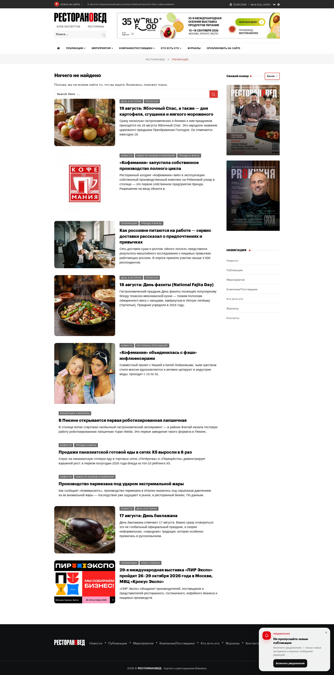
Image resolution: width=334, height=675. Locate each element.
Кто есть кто (170, 48)
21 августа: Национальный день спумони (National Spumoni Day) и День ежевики (130, 4)
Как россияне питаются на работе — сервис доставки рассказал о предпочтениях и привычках (165, 236)
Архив (271, 76)
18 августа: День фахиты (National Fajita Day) (167, 285)
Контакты (232, 317)
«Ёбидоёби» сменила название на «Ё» (98, 620)
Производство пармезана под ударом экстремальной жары (121, 484)
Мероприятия (101, 48)
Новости (232, 260)
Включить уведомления (290, 663)
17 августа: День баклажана (148, 516)
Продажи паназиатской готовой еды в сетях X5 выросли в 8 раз (125, 452)
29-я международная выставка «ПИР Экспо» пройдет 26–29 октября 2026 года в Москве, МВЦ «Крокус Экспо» (166, 576)
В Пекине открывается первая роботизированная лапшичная (122, 420)
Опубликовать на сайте (223, 48)
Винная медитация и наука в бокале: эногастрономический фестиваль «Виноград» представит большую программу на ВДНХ (168, 657)
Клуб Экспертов (68, 26)
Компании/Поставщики (135, 48)
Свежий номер (237, 76)
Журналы (194, 48)
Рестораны (96, 26)
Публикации (74, 48)
